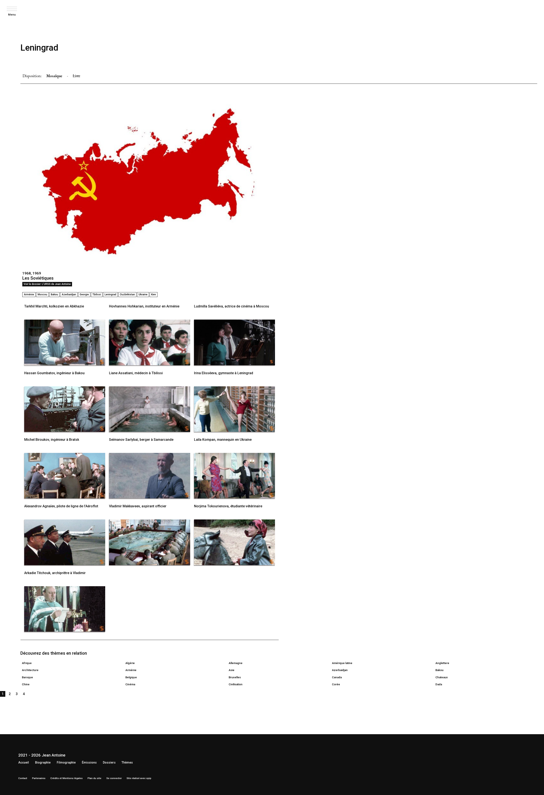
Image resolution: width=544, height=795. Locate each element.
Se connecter (114, 778)
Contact (22, 778)
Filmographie (66, 762)
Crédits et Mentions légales (66, 778)
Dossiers (109, 762)
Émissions (89, 762)
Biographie (43, 762)
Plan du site (94, 778)
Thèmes (127, 762)
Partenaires (38, 778)
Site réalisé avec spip (139, 778)
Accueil (23, 762)
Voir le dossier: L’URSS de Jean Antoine (47, 284)
